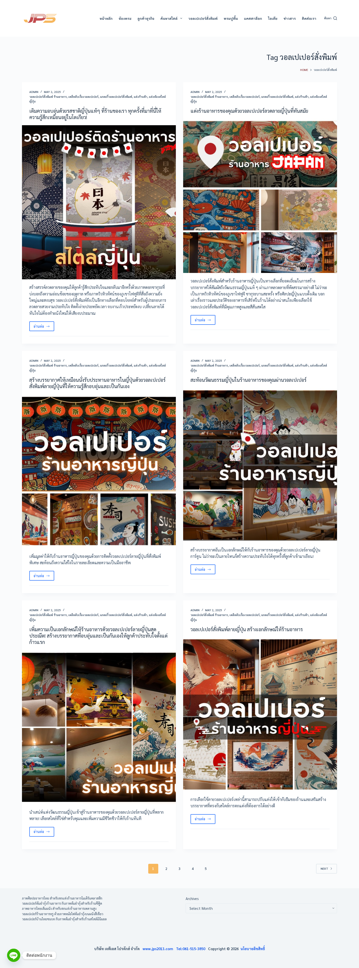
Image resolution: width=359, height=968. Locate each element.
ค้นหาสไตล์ (169, 18)
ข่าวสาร (290, 18)
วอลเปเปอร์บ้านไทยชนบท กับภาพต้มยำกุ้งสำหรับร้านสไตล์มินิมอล (64, 919)
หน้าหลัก (106, 18)
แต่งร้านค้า (140, 97)
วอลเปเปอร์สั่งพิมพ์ (203, 18)
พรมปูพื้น (231, 18)
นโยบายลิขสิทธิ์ (253, 948)
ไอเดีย (272, 18)
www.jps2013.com (159, 948)
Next (324, 868)
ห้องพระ (125, 18)
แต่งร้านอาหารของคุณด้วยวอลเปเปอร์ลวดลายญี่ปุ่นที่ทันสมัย (249, 111)
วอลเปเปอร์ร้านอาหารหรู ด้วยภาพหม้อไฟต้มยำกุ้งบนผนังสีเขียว (62, 914)
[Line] (13, 955)
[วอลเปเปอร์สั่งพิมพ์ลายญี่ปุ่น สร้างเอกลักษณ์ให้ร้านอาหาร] (260, 714)
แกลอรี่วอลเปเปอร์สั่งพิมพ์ (116, 97)
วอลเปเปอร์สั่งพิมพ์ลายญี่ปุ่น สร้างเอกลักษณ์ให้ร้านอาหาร (246, 629)
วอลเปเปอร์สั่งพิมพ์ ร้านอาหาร (48, 97)
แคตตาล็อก (253, 18)
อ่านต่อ (43, 327)
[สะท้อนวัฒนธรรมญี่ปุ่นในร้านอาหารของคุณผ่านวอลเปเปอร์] (260, 465)
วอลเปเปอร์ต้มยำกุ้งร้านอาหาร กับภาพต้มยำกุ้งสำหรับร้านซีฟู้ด (62, 903)
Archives (192, 898)
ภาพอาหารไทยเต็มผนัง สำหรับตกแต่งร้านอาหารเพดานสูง (59, 908)
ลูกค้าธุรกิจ (145, 18)
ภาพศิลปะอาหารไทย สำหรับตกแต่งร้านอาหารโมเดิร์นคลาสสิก (62, 898)
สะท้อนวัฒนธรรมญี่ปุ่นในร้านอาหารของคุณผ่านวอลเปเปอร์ (248, 380)
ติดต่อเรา (309, 18)
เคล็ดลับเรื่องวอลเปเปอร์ (83, 97)
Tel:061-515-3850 (192, 948)
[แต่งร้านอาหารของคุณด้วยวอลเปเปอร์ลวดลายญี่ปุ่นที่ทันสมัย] (260, 196)
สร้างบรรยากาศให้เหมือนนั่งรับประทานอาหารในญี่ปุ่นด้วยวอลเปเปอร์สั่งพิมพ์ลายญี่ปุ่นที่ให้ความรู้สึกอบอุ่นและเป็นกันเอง (97, 383)
